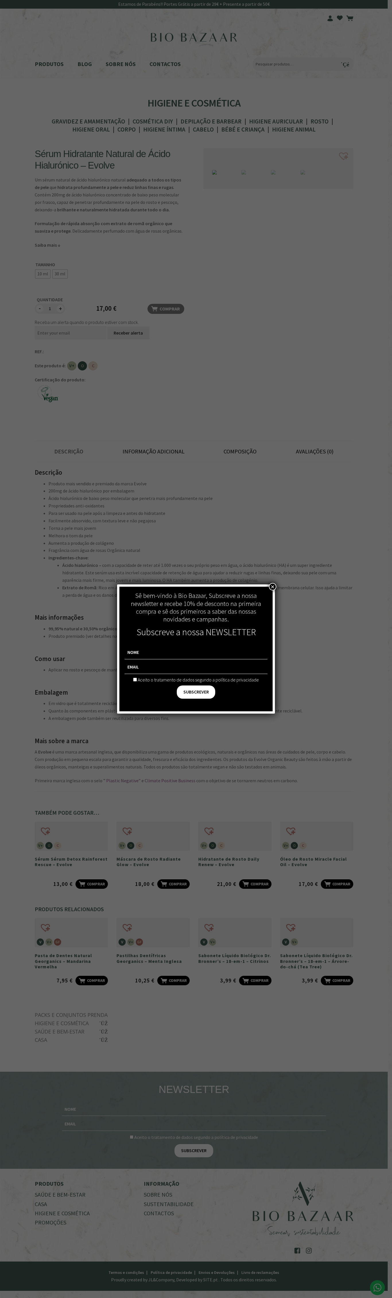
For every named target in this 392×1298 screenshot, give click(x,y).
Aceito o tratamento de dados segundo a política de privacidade (198, 680)
